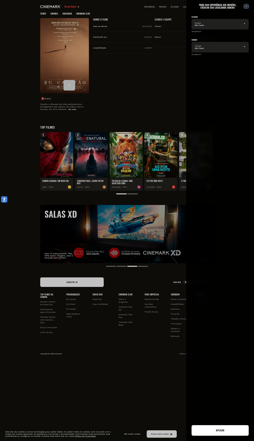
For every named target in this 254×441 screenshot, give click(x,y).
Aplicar (220, 430)
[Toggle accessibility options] (4, 199)
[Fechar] (246, 6)
